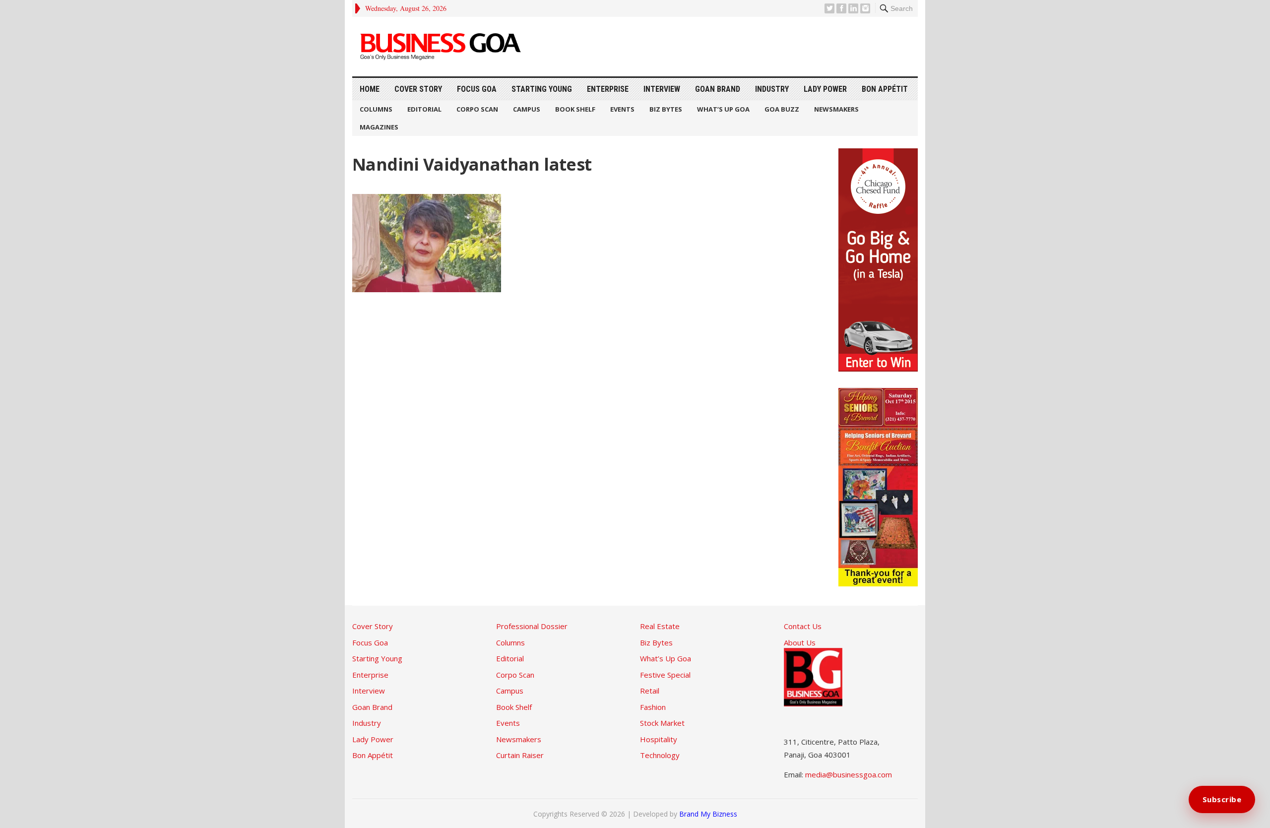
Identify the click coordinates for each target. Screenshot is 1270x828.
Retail (649, 691)
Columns (376, 109)
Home (370, 89)
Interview (661, 89)
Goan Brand (717, 89)
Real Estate (660, 626)
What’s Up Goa (723, 109)
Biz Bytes (665, 109)
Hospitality (658, 739)
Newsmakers (836, 109)
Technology (660, 755)
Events (622, 109)
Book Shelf (575, 109)
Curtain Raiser (520, 755)
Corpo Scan (477, 109)
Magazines (379, 127)
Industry (772, 89)
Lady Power (825, 89)
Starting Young (541, 89)
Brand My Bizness (708, 814)
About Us (800, 642)
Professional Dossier (532, 626)
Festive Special (665, 675)
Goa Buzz (781, 109)
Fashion (653, 707)
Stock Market (662, 723)
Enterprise (608, 89)
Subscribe (1222, 799)
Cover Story (418, 89)
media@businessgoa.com (848, 774)
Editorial (424, 109)
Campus (526, 109)
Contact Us (803, 626)
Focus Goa (477, 89)
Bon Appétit (885, 89)
